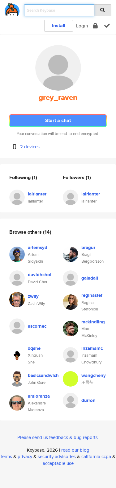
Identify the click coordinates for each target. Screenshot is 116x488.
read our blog (75, 450)
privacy (25, 456)
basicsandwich (43, 375)
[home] (12, 8)
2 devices (30, 146)
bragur (88, 247)
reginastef (91, 295)
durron (88, 400)
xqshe (34, 348)
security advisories (57, 456)
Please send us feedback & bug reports (57, 437)
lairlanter (37, 194)
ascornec (37, 326)
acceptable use (58, 463)
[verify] (107, 26)
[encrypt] (95, 26)
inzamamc (92, 348)
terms (6, 456)
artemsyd (37, 247)
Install (58, 25)
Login (82, 26)
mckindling (93, 321)
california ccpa (96, 456)
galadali (89, 278)
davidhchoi (39, 274)
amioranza (39, 396)
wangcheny (93, 375)
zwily (33, 296)
